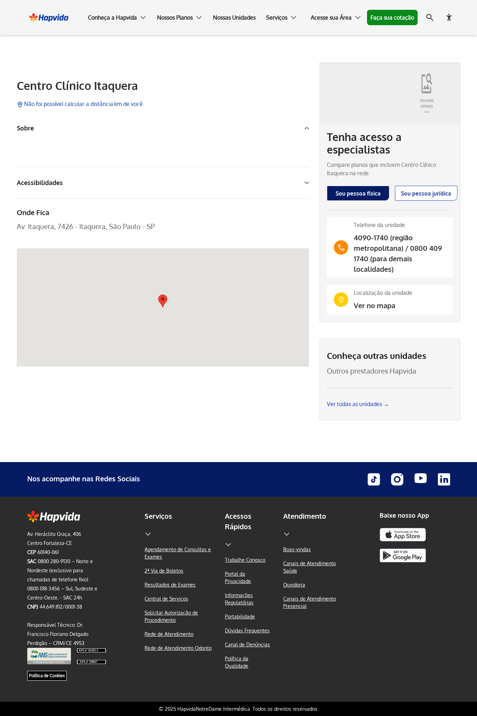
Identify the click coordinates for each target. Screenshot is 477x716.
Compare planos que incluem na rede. (381, 169)
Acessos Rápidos (238, 521)
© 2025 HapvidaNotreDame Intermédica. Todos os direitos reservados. (238, 709)
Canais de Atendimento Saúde (309, 567)
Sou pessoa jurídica (426, 193)
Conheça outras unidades (376, 355)
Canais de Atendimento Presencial (309, 602)
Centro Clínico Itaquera (77, 85)
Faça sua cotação (392, 17)
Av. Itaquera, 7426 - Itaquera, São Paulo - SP (86, 226)
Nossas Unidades (234, 17)
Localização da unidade (383, 292)
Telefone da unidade (379, 224)
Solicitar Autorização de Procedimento (171, 616)
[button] (117, 17)
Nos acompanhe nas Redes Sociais (83, 478)
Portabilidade (240, 616)
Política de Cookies (47, 675)
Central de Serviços (166, 599)
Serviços (158, 515)
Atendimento (304, 515)
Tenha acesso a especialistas (364, 143)
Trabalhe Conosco (245, 560)
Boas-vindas (297, 549)
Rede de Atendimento (169, 634)
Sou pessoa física (358, 193)
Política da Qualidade (236, 662)
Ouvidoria (294, 585)
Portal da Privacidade (238, 577)
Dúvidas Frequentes (247, 630)
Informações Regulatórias (239, 598)
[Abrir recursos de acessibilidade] (449, 17)
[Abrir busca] (429, 17)
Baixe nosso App (404, 515)
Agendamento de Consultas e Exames (178, 553)
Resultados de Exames (170, 585)
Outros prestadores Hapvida (371, 370)
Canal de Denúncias (247, 644)
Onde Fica (33, 212)
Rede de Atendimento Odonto (178, 648)
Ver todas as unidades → (358, 403)
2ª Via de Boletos (164, 571)
